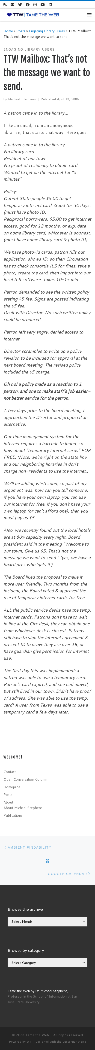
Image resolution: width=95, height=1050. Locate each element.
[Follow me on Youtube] (43, 5)
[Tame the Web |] (33, 14)
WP (29, 1042)
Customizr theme (74, 1042)
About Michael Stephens (22, 807)
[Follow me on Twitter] (20, 5)
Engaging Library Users (47, 30)
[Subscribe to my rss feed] (5, 5)
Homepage (11, 786)
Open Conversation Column (25, 779)
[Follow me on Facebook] (28, 5)
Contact (9, 771)
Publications (13, 815)
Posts (20, 30)
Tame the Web (37, 1035)
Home (8, 30)
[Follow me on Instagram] (35, 5)
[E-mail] (12, 5)
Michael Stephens (22, 99)
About (8, 802)
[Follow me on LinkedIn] (50, 5)
